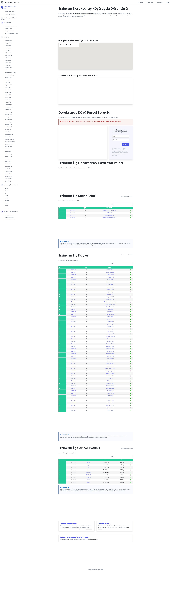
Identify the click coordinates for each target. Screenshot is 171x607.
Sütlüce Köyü (8, 161)
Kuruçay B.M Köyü (9, 134)
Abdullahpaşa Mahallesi (11, 26)
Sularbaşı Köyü (8, 159)
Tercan (6, 205)
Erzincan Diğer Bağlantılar (11, 211)
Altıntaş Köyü (8, 48)
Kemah (6, 195)
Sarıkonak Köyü (8, 154)
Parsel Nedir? (150, 2)
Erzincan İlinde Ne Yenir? (68, 524)
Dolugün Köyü (8, 104)
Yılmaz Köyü (8, 181)
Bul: (112, 204)
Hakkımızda (160, 2)
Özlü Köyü (7, 149)
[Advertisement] (95, 27)
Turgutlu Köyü (8, 166)
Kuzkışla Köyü (8, 136)
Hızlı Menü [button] (141, 2)
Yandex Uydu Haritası (10, 14)
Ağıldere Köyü (8, 40)
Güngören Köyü (8, 112)
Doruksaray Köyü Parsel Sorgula (8, 18)
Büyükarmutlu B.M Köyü (10, 72)
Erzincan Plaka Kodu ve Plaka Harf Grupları (74, 537)
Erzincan (72, 210)
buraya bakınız (94, 539)
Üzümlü (6, 208)
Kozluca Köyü (8, 129)
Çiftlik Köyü (7, 87)
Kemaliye (7, 198)
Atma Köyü (7, 50)
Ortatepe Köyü (8, 146)
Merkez (6, 188)
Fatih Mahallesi (8, 28)
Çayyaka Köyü (8, 85)
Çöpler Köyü (8, 94)
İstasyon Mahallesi (9, 31)
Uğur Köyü (7, 169)
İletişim (167, 2)
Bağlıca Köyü (8, 57)
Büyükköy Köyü (8, 77)
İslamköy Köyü (8, 114)
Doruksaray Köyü (9, 107)
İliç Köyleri (6, 37)
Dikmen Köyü (8, 99)
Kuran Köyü (7, 131)
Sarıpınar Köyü (8, 156)
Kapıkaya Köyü (8, 117)
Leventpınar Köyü (9, 144)
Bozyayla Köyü (8, 67)
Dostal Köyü (8, 109)
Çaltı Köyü (7, 80)
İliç (5, 193)
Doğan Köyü (8, 102)
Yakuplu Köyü (8, 173)
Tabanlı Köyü (8, 164)
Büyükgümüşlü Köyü (9, 75)
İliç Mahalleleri (7, 22)
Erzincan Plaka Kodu (10, 220)
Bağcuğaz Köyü (8, 53)
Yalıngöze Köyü (8, 176)
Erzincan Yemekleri (9, 217)
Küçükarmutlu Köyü (9, 139)
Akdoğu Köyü (8, 45)
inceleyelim (89, 529)
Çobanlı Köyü (8, 92)
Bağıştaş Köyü (8, 55)
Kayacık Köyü (8, 122)
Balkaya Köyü (8, 60)
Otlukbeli (7, 200)
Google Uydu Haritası (10, 11)
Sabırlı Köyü (8, 151)
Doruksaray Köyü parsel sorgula (83, 15)
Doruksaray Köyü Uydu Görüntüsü (8, 7)
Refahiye (7, 203)
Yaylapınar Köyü (9, 178)
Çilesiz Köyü (8, 90)
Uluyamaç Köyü (8, 171)
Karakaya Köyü (8, 119)
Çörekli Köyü (8, 97)
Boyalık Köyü (8, 62)
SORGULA (125, 145)
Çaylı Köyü (7, 82)
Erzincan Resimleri (9, 215)
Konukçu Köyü (8, 127)
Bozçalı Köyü (8, 65)
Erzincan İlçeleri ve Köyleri (10, 185)
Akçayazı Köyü (8, 43)
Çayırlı (6, 190)
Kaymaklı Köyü (8, 124)
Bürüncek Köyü (8, 70)
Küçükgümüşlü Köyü (10, 141)
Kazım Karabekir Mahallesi (11, 33)
